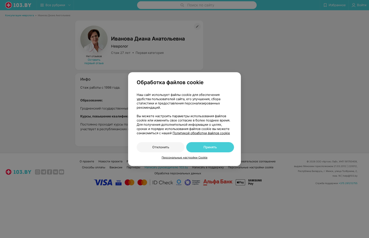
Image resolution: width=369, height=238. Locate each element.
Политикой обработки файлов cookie (201, 133)
